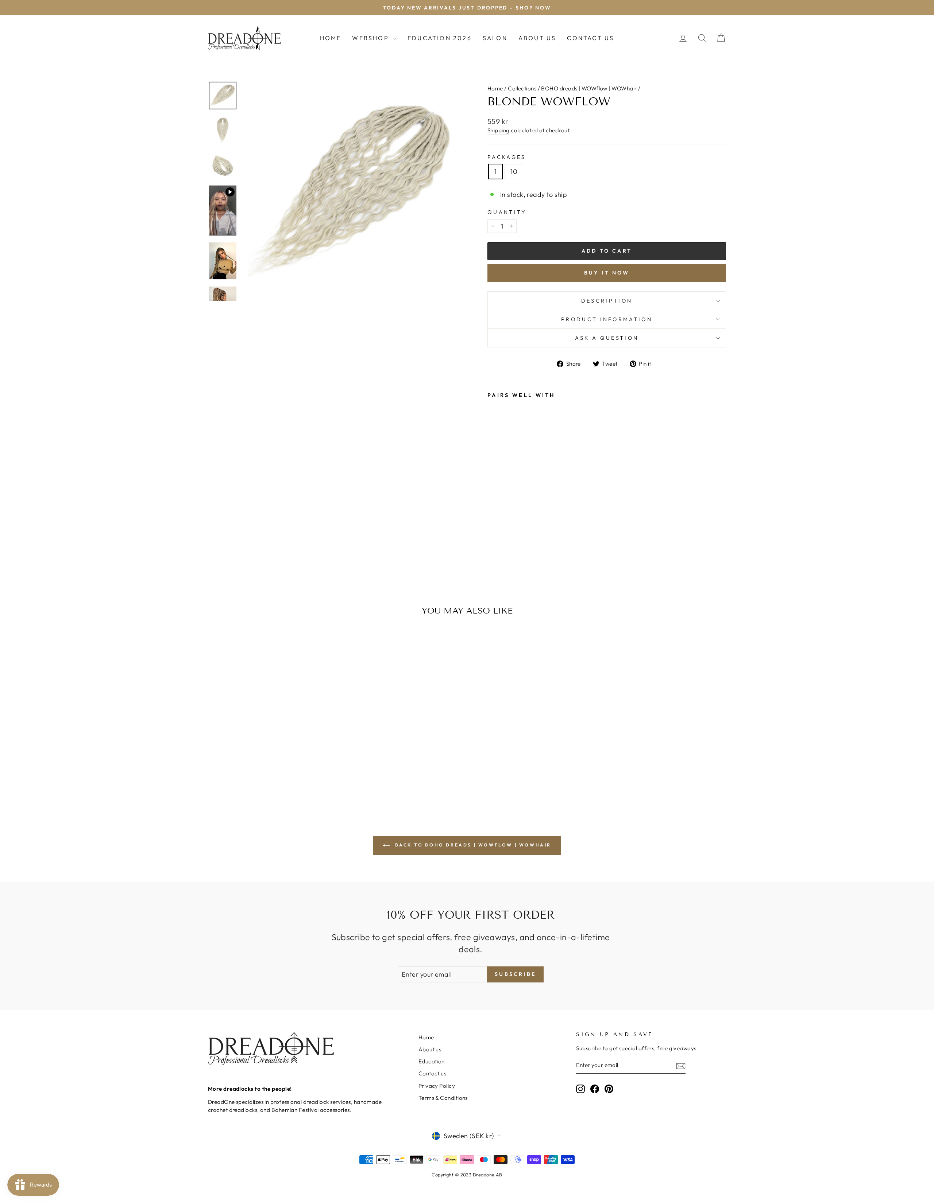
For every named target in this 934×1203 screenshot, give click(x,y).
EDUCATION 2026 (440, 38)
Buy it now (607, 272)
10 (513, 171)
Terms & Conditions (443, 1097)
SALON (495, 38)
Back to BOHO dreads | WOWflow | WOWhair (472, 845)
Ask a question (606, 338)
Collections (522, 88)
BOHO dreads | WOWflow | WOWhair (589, 88)
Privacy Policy (436, 1085)
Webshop (371, 38)
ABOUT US (537, 38)
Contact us (432, 1073)
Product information (606, 319)
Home (330, 38)
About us (429, 1049)
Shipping (498, 130)
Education (431, 1061)
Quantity (506, 212)
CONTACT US (590, 38)
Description (607, 300)
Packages (506, 157)
